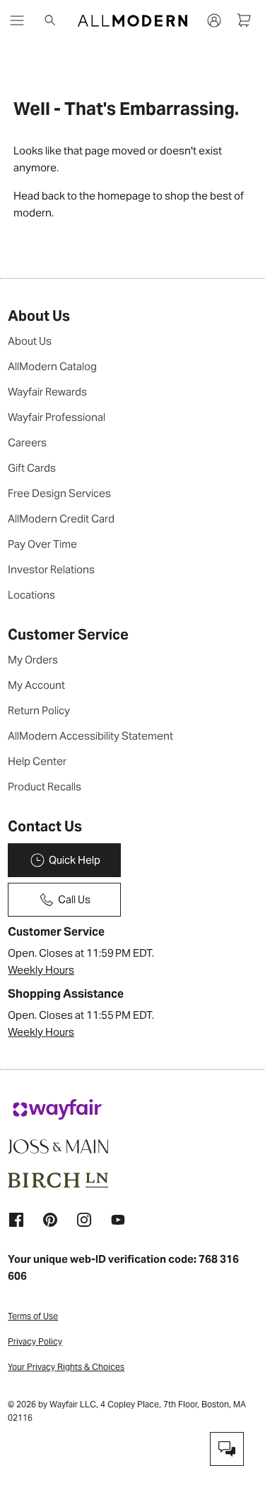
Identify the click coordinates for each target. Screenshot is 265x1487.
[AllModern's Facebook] (16, 1219)
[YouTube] (118, 1219)
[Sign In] (214, 20)
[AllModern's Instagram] (84, 1219)
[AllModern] (132, 21)
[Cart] (243, 20)
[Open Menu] (17, 20)
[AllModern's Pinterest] (50, 1219)
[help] (227, 1449)
